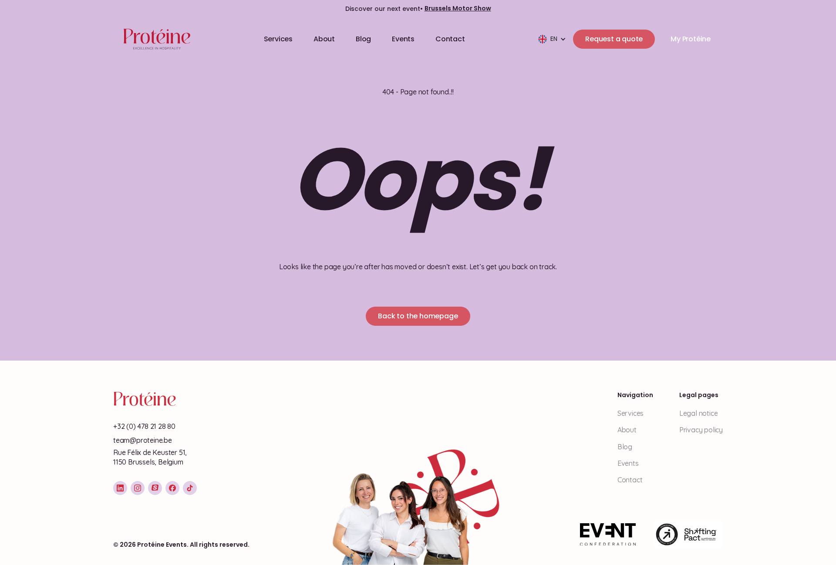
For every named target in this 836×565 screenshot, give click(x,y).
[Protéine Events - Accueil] (155, 39)
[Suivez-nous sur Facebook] (172, 488)
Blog (363, 39)
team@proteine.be (142, 440)
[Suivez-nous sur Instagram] (138, 488)
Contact (450, 39)
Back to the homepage (418, 316)
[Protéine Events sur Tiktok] (190, 488)
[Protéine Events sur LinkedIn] (120, 488)
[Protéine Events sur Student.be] (155, 488)
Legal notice (698, 413)
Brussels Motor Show (458, 8)
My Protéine (691, 39)
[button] (552, 39)
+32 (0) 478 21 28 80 (144, 426)
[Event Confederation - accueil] (608, 534)
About (324, 39)
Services (278, 39)
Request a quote (614, 39)
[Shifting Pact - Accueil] (688, 534)
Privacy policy (701, 429)
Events (403, 39)
